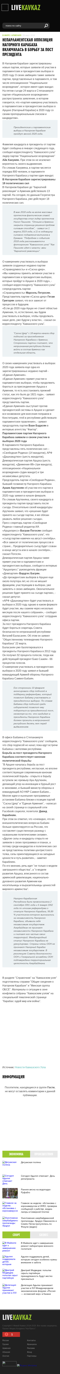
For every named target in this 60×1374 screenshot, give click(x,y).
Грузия (5, 1344)
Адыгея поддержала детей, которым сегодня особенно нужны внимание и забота (39, 1259)
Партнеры (31, 1356)
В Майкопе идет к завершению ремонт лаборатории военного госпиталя (37, 1246)
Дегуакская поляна (31, 1162)
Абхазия (6, 1352)
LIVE (25, 7)
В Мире (6, 35)
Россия (5, 1340)
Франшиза (32, 1344)
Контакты (31, 1340)
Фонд (29, 1352)
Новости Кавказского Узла (30, 1067)
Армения (16, 35)
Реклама (31, 1348)
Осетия (5, 1356)
